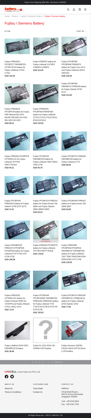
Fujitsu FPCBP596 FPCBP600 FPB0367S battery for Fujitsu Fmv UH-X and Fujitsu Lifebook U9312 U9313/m (73, 67)
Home (7, 16)
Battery (15, 16)
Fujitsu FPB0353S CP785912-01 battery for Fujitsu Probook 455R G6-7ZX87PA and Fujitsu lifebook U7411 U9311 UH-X (17, 301)
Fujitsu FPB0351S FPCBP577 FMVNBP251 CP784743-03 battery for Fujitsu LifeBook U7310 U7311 (15, 67)
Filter (7, 31)
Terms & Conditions (13, 392)
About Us (9, 388)
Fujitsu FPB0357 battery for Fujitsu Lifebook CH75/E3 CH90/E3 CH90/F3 (44, 64)
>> (52, 362)
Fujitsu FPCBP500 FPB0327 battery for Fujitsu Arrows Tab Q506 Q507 (73, 203)
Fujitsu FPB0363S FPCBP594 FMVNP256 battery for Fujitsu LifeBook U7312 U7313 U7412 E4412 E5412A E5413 (45, 114)
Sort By (80, 31)
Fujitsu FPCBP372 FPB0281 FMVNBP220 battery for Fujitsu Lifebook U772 (73, 159)
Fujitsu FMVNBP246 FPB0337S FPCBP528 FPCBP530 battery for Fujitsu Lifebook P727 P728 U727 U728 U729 (17, 251)
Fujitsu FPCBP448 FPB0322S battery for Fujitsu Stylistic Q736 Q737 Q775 (17, 203)
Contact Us (37, 392)
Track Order (38, 388)
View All (59, 362)
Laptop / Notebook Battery (31, 16)
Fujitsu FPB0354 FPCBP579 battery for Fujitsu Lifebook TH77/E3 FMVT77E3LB (45, 248)
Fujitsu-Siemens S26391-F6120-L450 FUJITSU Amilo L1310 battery (73, 348)
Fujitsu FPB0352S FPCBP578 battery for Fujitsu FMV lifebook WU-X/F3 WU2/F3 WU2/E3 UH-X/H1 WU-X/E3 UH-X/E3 (17, 114)
